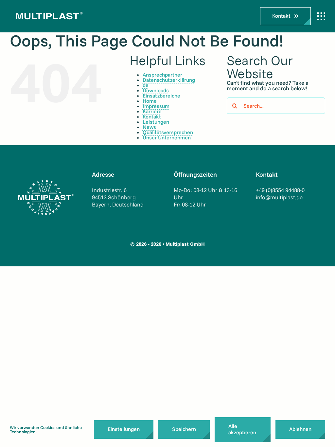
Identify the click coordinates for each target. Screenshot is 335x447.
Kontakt (152, 116)
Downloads (156, 90)
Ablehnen (300, 429)
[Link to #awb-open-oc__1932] (321, 16)
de (146, 85)
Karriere (152, 111)
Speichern (184, 429)
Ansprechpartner (162, 74)
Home (150, 101)
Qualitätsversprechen (168, 132)
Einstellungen (124, 429)
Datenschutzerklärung (169, 80)
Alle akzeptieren (242, 429)
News (149, 127)
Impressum (156, 106)
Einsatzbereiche (161, 95)
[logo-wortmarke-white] (47, 10)
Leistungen (156, 121)
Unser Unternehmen (167, 137)
